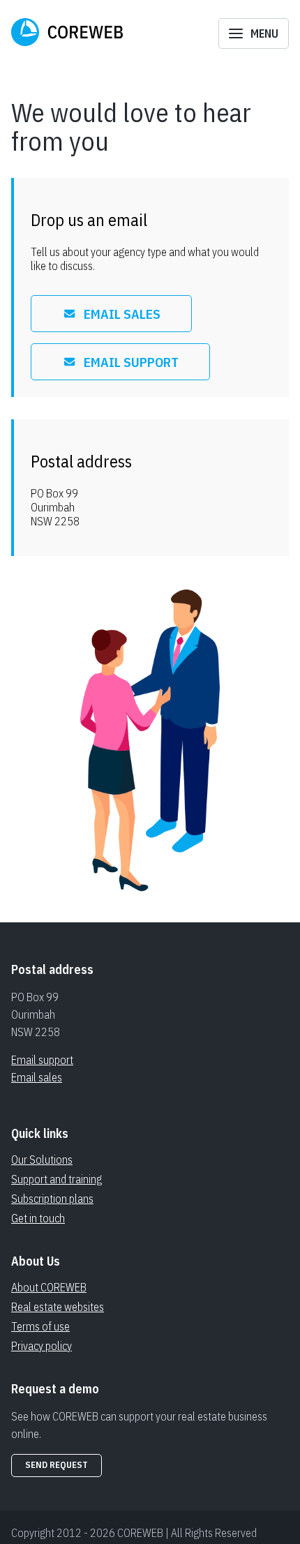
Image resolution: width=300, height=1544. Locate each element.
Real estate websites (57, 1307)
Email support (42, 1060)
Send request (56, 1465)
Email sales (36, 1077)
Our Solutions (42, 1160)
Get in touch (38, 1218)
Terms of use (40, 1326)
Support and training (56, 1179)
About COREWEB (49, 1287)
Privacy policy (41, 1346)
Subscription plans (52, 1199)
